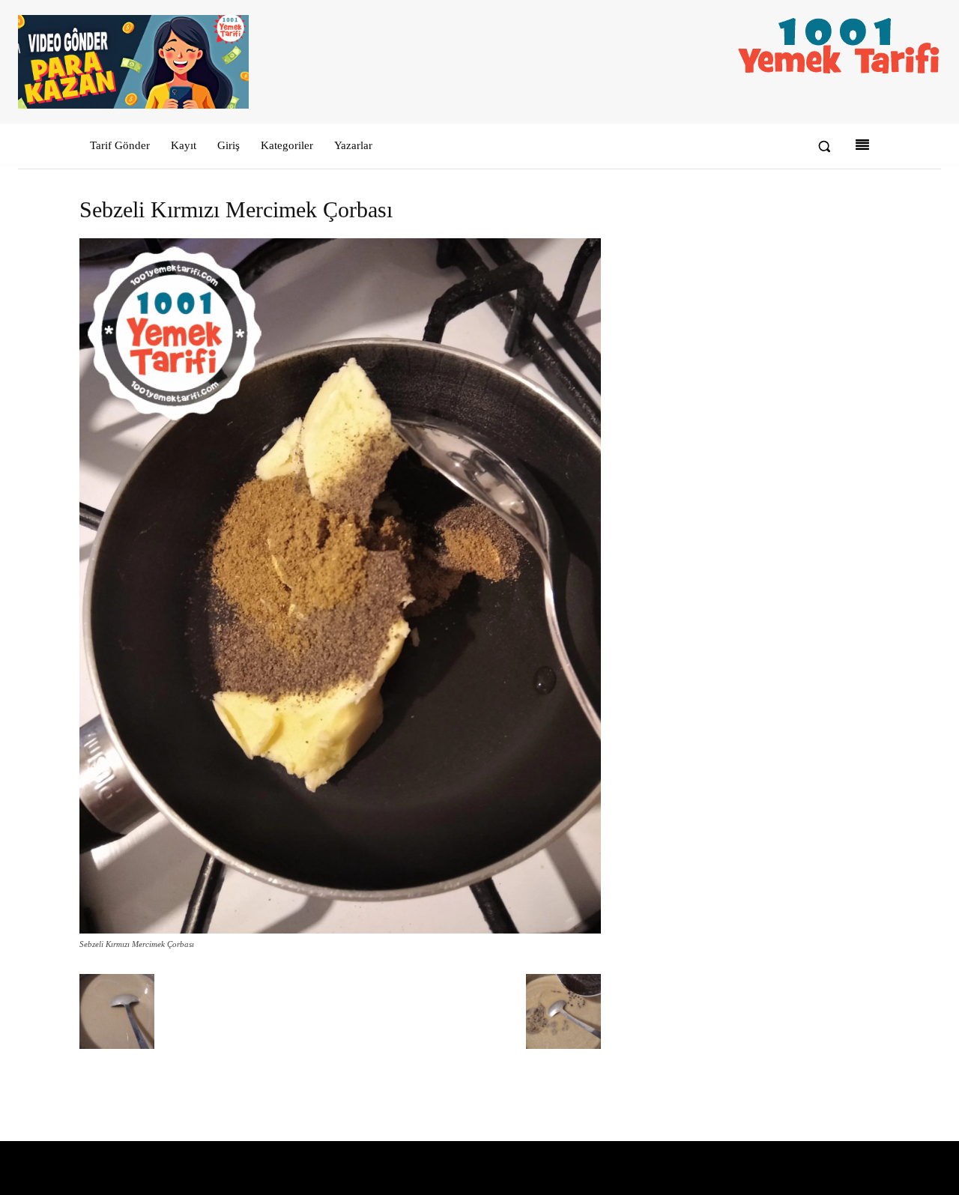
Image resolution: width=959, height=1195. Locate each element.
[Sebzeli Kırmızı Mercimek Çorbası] (340, 930)
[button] (824, 146)
